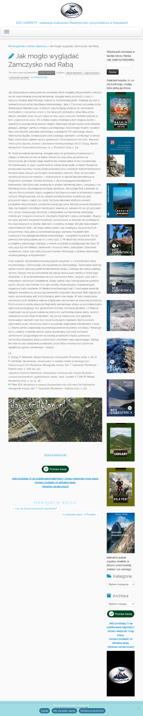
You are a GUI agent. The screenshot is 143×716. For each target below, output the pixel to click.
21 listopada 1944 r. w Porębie (80, 514)
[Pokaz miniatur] (55, 455)
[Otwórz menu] (6, 31)
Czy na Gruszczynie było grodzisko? (34, 508)
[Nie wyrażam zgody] (138, 708)
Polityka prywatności (92, 710)
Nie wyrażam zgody (64, 710)
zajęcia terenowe (91, 73)
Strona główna (16, 46)
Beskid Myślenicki (74, 73)
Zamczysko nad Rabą (19, 77)
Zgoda (44, 710)
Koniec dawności (37, 46)
